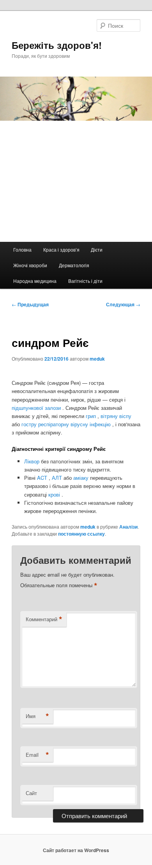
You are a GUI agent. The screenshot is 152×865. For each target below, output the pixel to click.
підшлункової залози (37, 407)
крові (55, 494)
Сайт (31, 793)
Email (37, 755)
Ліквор (32, 461)
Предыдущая (30, 304)
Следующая (123, 304)
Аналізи (128, 526)
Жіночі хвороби (30, 265)
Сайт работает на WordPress (76, 850)
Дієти (97, 249)
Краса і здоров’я (61, 249)
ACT (43, 477)
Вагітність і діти (85, 280)
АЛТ (58, 477)
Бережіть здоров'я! (57, 45)
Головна (22, 249)
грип (91, 416)
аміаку (81, 477)
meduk (97, 358)
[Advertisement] (76, 181)
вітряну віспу (116, 416)
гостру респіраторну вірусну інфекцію (66, 424)
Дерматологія (74, 265)
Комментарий (44, 619)
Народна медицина (35, 280)
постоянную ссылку (81, 533)
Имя (37, 716)
